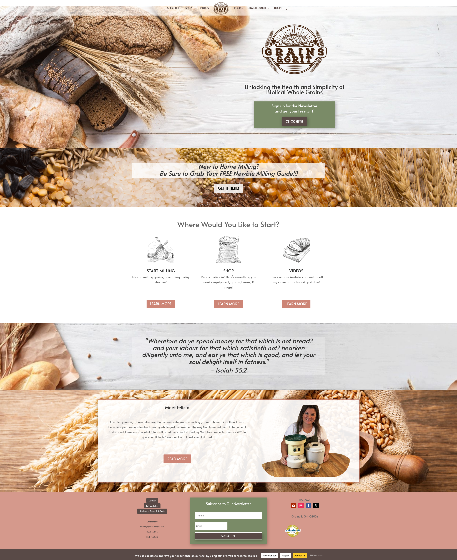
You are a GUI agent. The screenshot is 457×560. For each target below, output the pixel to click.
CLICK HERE (294, 121)
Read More (177, 458)
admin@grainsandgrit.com (152, 526)
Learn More (160, 303)
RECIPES (238, 8)
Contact (152, 500)
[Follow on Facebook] (308, 505)
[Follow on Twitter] (316, 505)
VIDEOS (204, 8)
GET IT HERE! (228, 188)
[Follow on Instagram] (301, 505)
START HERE (174, 8)
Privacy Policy (152, 505)
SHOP (188, 8)
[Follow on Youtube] (293, 505)
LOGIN (278, 8)
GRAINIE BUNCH (257, 8)
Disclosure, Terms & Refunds (152, 511)
